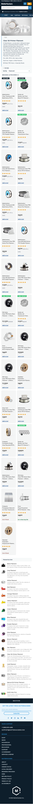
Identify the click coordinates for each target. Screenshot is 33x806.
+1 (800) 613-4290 (7, 727)
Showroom (6, 742)
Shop (3, 737)
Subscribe (16, 713)
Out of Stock (5, 519)
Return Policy (6, 776)
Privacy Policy (7, 779)
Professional (6, 745)
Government (6, 752)
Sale (12, 15)
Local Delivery (7, 769)
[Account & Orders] (25, 3)
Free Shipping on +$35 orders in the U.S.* (11, 1)
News (3, 740)
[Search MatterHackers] (30, 7)
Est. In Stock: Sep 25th (23, 519)
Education (5, 747)
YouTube (24, 718)
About (4, 762)
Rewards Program (8, 771)
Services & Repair (8, 754)
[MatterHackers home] (7, 4)
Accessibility (6, 783)
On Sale (7, 68)
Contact (5, 764)
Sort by (5, 71)
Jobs (3, 774)
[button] (16, 11)
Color (5, 37)
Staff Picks (17, 15)
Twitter (11, 718)
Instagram (14, 718)
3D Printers (25, 15)
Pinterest (21, 718)
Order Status (6, 767)
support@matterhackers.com (13, 730)
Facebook (8, 718)
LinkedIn (18, 718)
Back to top (16, 700)
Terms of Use (6, 781)
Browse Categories (9, 75)
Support (5, 749)
